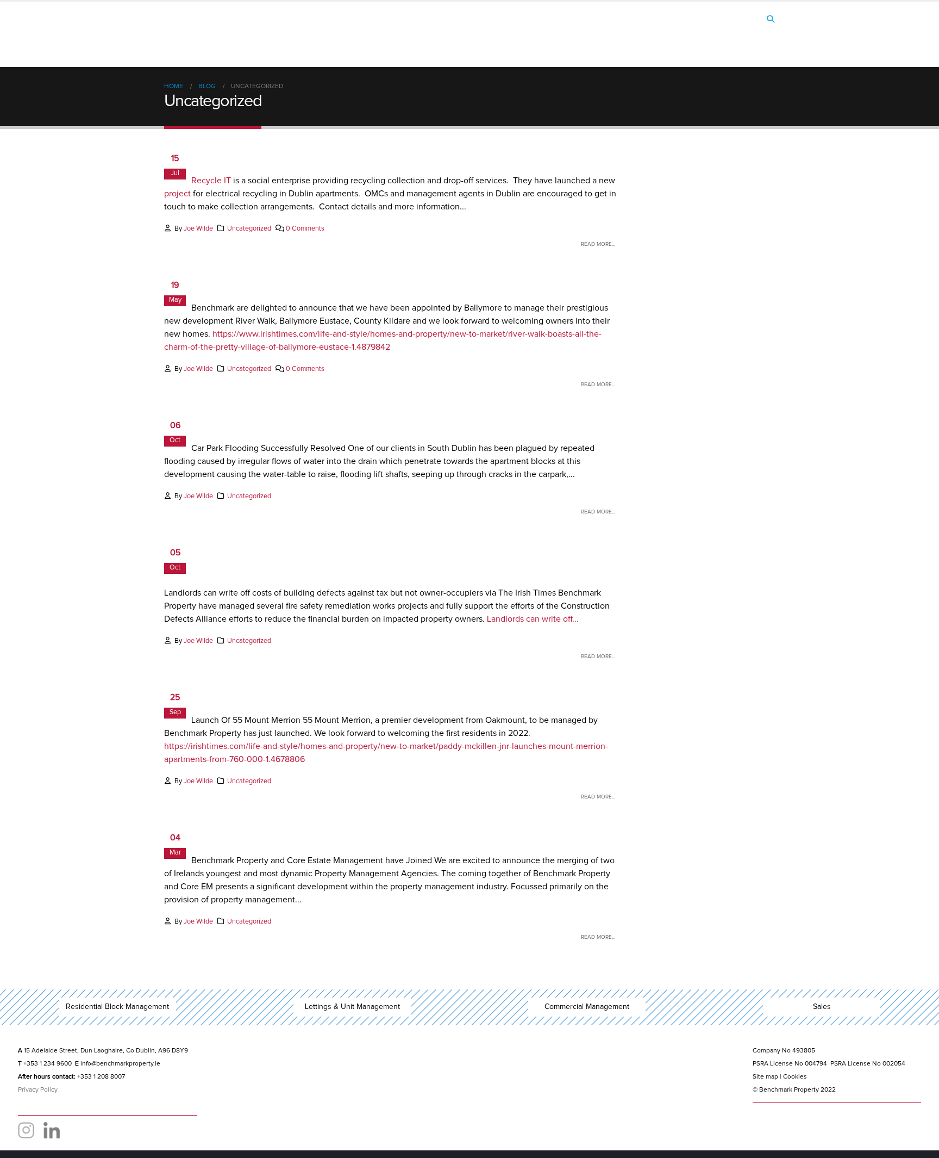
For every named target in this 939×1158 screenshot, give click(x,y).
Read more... (598, 244)
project (177, 193)
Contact (747, 39)
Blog (701, 39)
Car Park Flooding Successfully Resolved (315, 423)
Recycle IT (211, 180)
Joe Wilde (198, 228)
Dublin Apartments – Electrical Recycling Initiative (342, 156)
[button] (770, 19)
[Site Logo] (232, 34)
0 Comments (305, 228)
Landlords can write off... (533, 619)
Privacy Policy (38, 1090)
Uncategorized (249, 228)
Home (598, 39)
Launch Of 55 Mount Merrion (279, 695)
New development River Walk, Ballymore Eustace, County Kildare (388, 283)
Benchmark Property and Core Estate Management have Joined (384, 836)
